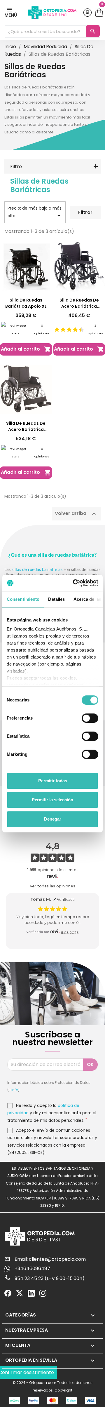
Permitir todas (52, 780)
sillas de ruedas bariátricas (37, 569)
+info (13, 1089)
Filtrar (85, 212)
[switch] (90, 718)
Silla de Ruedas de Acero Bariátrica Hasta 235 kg (26, 426)
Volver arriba (76, 513)
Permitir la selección (52, 799)
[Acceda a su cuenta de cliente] (87, 12)
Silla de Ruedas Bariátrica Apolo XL (26, 303)
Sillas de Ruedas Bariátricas (39, 185)
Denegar (52, 818)
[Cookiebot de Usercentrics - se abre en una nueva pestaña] (74, 583)
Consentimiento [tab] (23, 599)
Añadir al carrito (26, 349)
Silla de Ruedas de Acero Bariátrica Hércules (79, 303)
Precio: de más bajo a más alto (35, 212)
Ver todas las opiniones (52, 886)
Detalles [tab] (56, 599)
